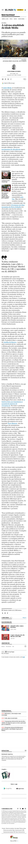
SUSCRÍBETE (20, 9)
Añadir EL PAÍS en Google (9, 83)
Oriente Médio (21, 18)
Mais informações (5, 653)
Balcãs (3, 646)
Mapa (14, 830)
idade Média (7, 88)
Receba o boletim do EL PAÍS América (12, 610)
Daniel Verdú (13, 629)
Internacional (8, 15)
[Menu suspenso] (3, 10)
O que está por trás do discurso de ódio (17, 636)
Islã (13, 646)
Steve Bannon (12, 423)
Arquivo (4, 769)
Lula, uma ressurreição (11, 718)
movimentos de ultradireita (11, 149)
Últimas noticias (6, 710)
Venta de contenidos (10, 828)
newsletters (5, 750)
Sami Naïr (12, 638)
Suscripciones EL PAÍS (19, 830)
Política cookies (22, 828)
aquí (24, 657)
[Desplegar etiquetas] (25, 646)
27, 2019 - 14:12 (14, 73)
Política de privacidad (7, 830)
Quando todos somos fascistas (17, 626)
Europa (15, 18)
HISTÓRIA (4, 23)
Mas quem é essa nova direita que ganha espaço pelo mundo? (5, 196)
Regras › (24, 617)
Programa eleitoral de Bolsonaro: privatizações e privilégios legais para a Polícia (12, 729)
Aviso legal (17, 828)
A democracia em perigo (6, 181)
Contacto (4, 828)
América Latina (5, 18)
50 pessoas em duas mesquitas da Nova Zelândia (13, 206)
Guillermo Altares (14, 71)
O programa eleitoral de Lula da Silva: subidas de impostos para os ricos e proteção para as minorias (14, 723)
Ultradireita (8, 646)
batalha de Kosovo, (10, 342)
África (11, 18)
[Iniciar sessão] (25, 10)
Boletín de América (7, 754)
